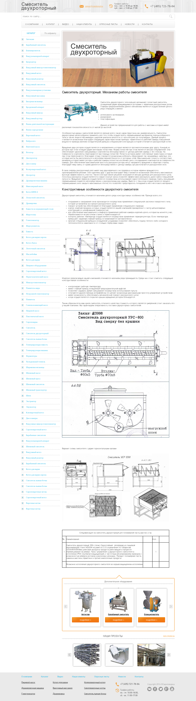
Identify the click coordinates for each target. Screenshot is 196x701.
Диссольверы (32, 418)
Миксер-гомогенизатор (36, 282)
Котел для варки (33, 260)
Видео (65, 24)
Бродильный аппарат (35, 107)
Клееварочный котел (35, 412)
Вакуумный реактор (34, 79)
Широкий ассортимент (78, 55)
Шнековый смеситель (35, 384)
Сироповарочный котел (36, 271)
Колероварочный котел (36, 169)
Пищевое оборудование (36, 265)
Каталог (50, 24)
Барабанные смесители (36, 435)
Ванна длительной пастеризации (40, 124)
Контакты (147, 24)
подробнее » (85, 620)
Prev (69, 654)
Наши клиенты (84, 24)
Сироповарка (32, 322)
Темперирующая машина (37, 350)
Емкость (29, 231)
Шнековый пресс (33, 378)
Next (172, 59)
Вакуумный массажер (35, 96)
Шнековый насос (33, 373)
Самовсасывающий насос (37, 305)
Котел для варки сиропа (36, 237)
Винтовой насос (33, 147)
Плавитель (30, 299)
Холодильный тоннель (35, 362)
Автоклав (30, 39)
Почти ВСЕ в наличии (77, 49)
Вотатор (29, 152)
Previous (65, 59)
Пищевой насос (32, 311)
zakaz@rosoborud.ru (94, 6)
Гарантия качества (76, 61)
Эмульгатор (31, 407)
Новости (129, 24)
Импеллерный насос (34, 186)
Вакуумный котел (33, 73)
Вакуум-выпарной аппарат (37, 56)
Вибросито (31, 141)
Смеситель (30, 328)
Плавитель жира (33, 288)
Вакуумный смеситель (35, 84)
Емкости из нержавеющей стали (39, 209)
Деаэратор (30, 175)
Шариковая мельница (35, 367)
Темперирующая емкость (37, 345)
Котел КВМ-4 (32, 192)
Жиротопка (31, 214)
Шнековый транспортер (36, 390)
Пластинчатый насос (35, 316)
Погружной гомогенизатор (37, 294)
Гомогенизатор (32, 220)
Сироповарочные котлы (36, 492)
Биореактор (31, 62)
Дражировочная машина (36, 180)
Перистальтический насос (37, 277)
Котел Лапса (31, 243)
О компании (32, 24)
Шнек (28, 395)
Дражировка (31, 203)
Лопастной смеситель (35, 197)
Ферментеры (31, 356)
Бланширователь (33, 50)
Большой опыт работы (78, 67)
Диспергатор (31, 158)
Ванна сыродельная (34, 130)
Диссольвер (31, 164)
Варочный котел (33, 135)
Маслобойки (31, 254)
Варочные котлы (33, 503)
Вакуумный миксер (34, 113)
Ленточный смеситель (35, 248)
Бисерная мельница (34, 101)
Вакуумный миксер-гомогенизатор (41, 67)
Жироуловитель (33, 226)
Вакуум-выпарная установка (38, 90)
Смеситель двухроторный (38, 6)
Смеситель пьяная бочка (36, 339)
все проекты (169, 636)
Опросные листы (108, 24)
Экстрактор (31, 401)
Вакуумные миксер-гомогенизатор (41, 424)
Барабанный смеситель (36, 45)
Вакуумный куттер (34, 118)
